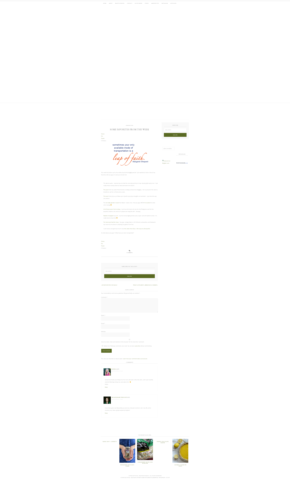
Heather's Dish (113, 112)
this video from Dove (130, 228)
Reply (106, 387)
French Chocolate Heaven (163, 442)
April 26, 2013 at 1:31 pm (117, 399)
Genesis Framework (152, 477)
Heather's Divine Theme (138, 477)
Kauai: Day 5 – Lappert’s (110, 441)
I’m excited (147, 202)
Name (103, 315)
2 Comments (129, 252)
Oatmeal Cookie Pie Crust (180, 465)
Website (103, 331)
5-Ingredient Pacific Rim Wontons (145, 463)
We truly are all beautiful (143, 228)
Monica (114, 369)
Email (103, 323)
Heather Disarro (144, 475)
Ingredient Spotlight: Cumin (127, 465)
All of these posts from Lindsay (111, 209)
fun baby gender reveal (112, 202)
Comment (104, 297)
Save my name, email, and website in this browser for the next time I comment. (122, 342)
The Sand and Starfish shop (111, 222)
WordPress (162, 477)
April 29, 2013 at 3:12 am (117, 371)
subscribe (137, 346)
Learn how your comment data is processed (135, 358)
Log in (168, 477)
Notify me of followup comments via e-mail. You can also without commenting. (127, 346)
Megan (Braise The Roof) (119, 397)
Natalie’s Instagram (108, 215)
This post (105, 189)
